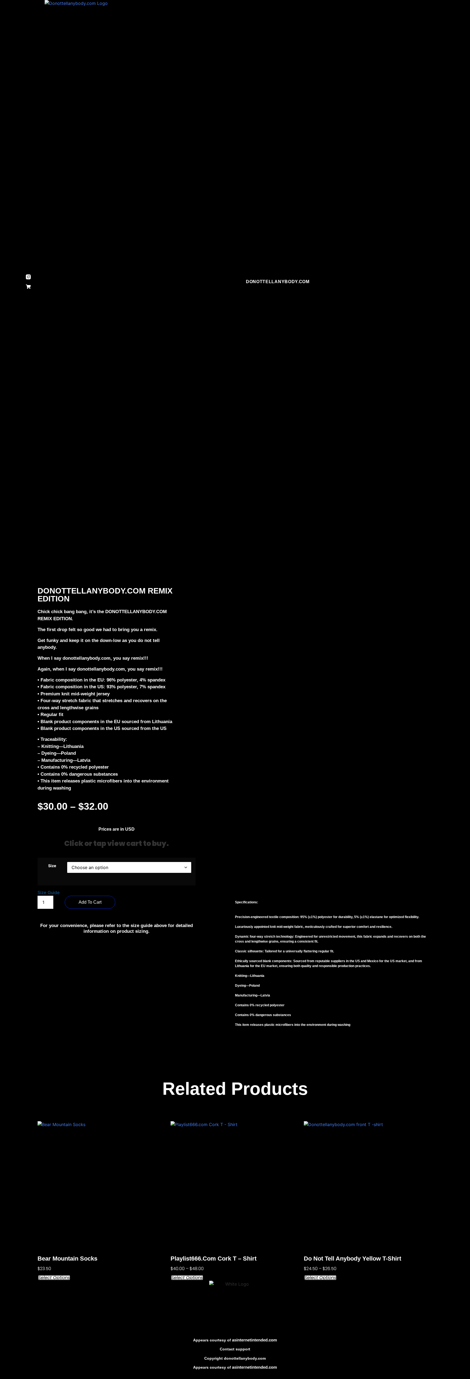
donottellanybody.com (278, 281)
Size (52, 866)
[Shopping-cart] (28, 287)
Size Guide (49, 892)
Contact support (235, 1349)
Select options (54, 1278)
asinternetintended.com (254, 1340)
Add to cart (90, 902)
